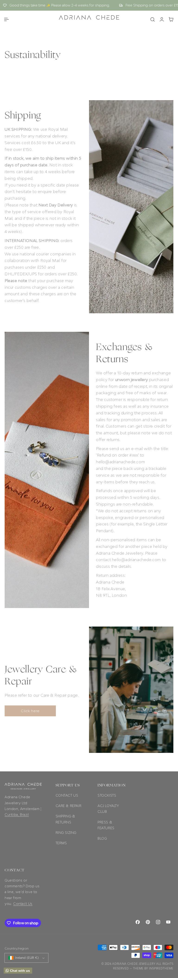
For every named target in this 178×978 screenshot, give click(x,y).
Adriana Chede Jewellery (133, 964)
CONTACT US (67, 795)
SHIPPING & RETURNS (65, 819)
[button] (6, 19)
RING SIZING (66, 833)
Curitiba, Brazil (17, 815)
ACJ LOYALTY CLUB (108, 808)
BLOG (102, 838)
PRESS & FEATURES (106, 825)
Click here (30, 711)
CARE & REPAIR (69, 806)
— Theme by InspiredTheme (151, 968)
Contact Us (22, 904)
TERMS (61, 843)
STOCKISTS (107, 795)
